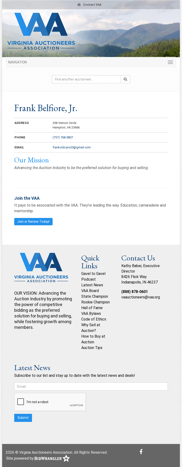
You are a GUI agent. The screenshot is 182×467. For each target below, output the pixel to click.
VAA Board (90, 290)
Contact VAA (92, 4)
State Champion (94, 296)
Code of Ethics (93, 319)
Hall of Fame (92, 308)
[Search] (125, 79)
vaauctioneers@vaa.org (140, 297)
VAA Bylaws (91, 313)
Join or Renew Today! (33, 221)
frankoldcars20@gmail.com (72, 147)
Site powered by (20, 458)
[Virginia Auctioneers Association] (41, 271)
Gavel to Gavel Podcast (93, 276)
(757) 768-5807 (63, 137)
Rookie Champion (95, 302)
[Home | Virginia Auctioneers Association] (89, 33)
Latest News (92, 285)
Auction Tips (91, 347)
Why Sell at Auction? (90, 328)
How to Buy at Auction (93, 339)
